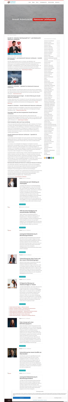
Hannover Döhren (52, 98)
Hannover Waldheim (52, 95)
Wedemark (52, 145)
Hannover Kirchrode (52, 118)
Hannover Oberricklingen (52, 68)
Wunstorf (52, 148)
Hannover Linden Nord (52, 50)
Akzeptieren (22, 397)
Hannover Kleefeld (52, 88)
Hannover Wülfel (52, 94)
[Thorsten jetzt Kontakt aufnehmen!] (12, 259)
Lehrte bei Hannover (52, 147)
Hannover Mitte (52, 62)
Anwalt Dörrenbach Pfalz (21, 110)
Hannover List (52, 63)
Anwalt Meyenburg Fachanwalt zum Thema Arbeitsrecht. (20, 312)
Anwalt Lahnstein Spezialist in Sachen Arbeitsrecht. (19, 314)
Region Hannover (52, 92)
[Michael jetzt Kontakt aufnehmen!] (12, 352)
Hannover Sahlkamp (52, 84)
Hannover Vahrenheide (52, 66)
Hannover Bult (52, 81)
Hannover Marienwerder (52, 43)
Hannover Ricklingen (52, 69)
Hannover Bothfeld (52, 91)
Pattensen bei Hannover (52, 141)
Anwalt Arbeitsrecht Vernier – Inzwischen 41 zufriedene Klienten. (22, 315)
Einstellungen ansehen (57, 397)
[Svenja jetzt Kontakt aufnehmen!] (12, 182)
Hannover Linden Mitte (52, 56)
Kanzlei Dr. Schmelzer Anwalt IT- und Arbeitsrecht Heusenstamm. (22, 308)
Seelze (52, 78)
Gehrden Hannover (52, 127)
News (37, 2)
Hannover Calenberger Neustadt (52, 58)
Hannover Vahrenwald (52, 61)
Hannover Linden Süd (52, 65)
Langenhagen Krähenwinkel (52, 102)
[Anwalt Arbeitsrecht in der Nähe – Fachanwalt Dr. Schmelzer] (12, 2)
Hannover (50, 59)
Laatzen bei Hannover (52, 133)
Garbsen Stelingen (52, 122)
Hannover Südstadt (52, 73)
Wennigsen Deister (52, 143)
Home (30, 2)
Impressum (45, 400)
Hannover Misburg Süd (52, 130)
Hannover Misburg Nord (52, 128)
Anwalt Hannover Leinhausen (20, 176)
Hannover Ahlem (52, 45)
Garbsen (52, 79)
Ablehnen (39, 397)
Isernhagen (52, 134)
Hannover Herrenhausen (52, 40)
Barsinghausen (52, 154)
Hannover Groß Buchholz (52, 101)
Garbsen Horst (52, 121)
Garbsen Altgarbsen (52, 97)
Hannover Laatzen (52, 138)
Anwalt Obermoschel (17, 93)
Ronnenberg (52, 112)
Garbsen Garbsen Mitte (52, 82)
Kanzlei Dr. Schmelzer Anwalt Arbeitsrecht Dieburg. (19, 309)
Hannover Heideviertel (52, 109)
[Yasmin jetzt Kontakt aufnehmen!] (12, 283)
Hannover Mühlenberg (52, 72)
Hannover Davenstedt (52, 48)
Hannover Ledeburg (52, 46)
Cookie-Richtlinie (35, 400)
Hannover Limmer (52, 42)
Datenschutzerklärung (40, 400)
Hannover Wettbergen (52, 76)
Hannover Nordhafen (52, 52)
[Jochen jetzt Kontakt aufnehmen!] (12, 234)
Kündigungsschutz (43, 2)
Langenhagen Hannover (52, 89)
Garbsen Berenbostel (52, 108)
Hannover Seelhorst (52, 111)
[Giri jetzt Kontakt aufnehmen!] (12, 211)
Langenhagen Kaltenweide (52, 105)
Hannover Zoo (52, 75)
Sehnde (52, 153)
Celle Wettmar (52, 151)
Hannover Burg (52, 55)
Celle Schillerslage (52, 140)
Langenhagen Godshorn (52, 120)
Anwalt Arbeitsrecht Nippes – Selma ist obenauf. (19, 307)
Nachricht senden (22, 204)
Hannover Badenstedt (52, 49)
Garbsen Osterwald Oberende (52, 124)
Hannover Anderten (52, 137)
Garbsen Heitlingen (52, 135)
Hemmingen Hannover (52, 115)
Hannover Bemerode (52, 117)
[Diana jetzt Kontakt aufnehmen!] (12, 322)
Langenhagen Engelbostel (52, 104)
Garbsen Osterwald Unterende (52, 125)
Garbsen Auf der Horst (52, 86)
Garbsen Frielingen (52, 131)
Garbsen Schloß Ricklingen (52, 99)
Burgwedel (52, 144)
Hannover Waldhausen (52, 107)
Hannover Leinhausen (26, 178)
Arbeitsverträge (51, 2)
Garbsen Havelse (52, 71)
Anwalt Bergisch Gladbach (27, 69)
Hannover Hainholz (52, 53)
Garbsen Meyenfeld (52, 114)
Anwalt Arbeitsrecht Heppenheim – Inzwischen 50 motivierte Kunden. (23, 311)
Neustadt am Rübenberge (52, 150)
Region (33, 2)
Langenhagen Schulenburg (52, 85)
